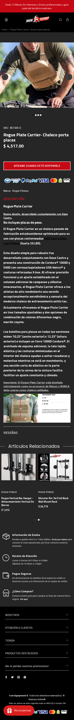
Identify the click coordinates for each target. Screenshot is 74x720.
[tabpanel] (37, 75)
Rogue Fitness (20, 190)
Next (69, 77)
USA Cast (50, 238)
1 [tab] (33, 115)
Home (4, 29)
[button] (37, 166)
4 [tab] (40, 115)
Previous (5, 77)
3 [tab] (38, 115)
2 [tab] (36, 115)
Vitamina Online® (37, 699)
